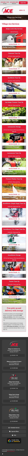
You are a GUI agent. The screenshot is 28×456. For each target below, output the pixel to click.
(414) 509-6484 (14, 2)
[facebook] (2, 454)
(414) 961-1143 (5, 2)
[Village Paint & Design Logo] (14, 374)
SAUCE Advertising (11, 451)
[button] (14, 440)
